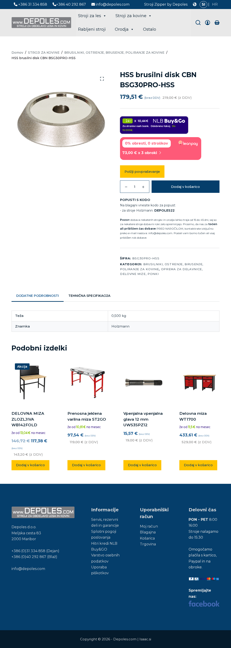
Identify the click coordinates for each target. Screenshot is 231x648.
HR (215, 4)
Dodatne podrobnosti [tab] (37, 296)
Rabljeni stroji (92, 29)
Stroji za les (89, 15)
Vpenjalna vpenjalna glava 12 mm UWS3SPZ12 (143, 419)
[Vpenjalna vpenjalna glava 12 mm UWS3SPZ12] (143, 382)
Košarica (147, 538)
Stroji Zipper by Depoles (165, 4)
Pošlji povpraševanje (142, 171)
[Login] (207, 22)
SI (203, 4)
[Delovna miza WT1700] (199, 382)
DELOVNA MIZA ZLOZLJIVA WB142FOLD (28, 419)
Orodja (122, 29)
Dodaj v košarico (185, 186)
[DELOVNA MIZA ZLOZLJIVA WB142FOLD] (32, 382)
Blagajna (148, 532)
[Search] (198, 22)
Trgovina (148, 544)
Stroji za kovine (131, 15)
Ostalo (149, 29)
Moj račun (149, 526)
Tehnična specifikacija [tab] (89, 296)
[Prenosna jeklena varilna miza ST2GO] (87, 382)
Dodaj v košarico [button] (30, 465)
